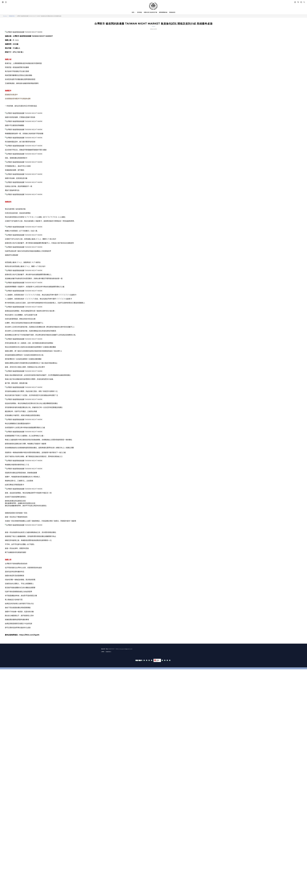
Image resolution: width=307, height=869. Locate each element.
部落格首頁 (172, 12)
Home (5, 16)
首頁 (133, 12)
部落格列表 (12, 16)
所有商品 (139, 12)
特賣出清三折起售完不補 (150, 12)
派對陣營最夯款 (163, 12)
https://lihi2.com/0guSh (29, 635)
